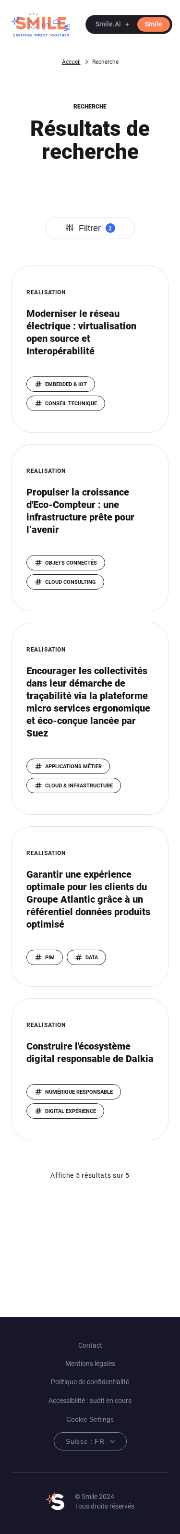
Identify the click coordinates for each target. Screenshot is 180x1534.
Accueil (71, 62)
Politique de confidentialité (90, 1382)
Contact (90, 1345)
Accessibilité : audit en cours (90, 1400)
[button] (128, 24)
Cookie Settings (90, 1419)
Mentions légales (90, 1363)
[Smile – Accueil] (41, 24)
